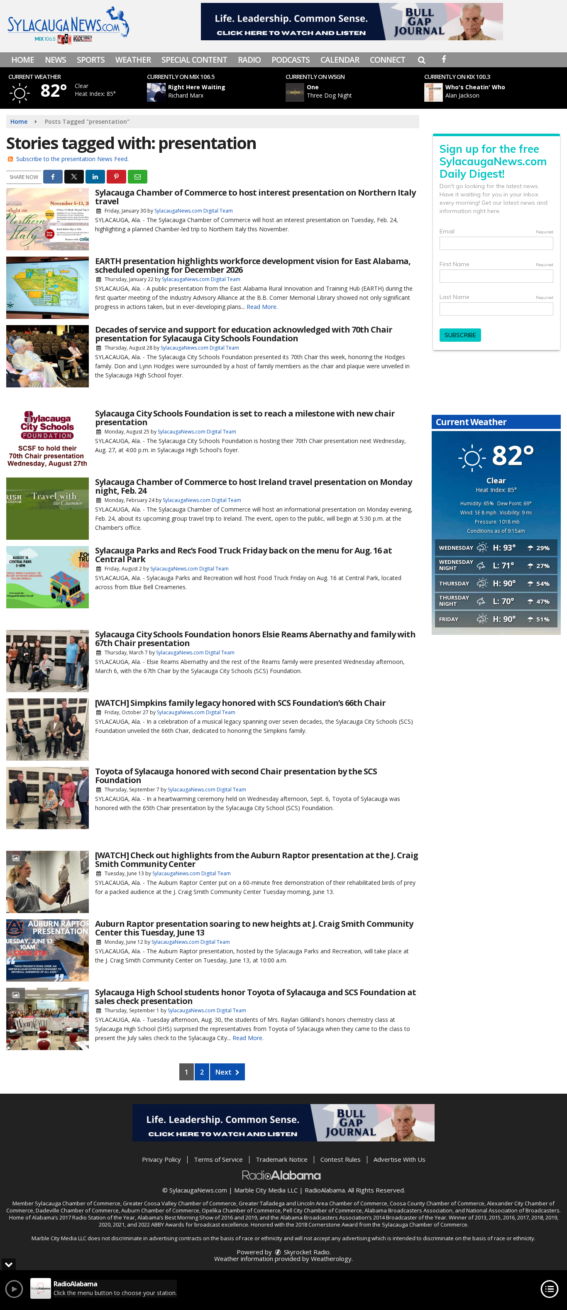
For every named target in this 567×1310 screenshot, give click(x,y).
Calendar (339, 59)
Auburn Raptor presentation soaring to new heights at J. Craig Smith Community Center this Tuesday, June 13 (254, 928)
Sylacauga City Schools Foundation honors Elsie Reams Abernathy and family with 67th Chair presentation (255, 639)
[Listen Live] (220, 92)
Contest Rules (340, 1159)
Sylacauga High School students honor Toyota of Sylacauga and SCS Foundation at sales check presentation (255, 996)
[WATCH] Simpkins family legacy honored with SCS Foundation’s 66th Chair (240, 702)
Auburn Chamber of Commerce (160, 1210)
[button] (421, 59)
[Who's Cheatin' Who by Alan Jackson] (433, 92)
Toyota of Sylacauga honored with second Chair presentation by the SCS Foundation (236, 776)
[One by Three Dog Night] (295, 92)
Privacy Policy (161, 1159)
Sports (91, 59)
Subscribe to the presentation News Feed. (72, 159)
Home (22, 59)
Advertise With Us (399, 1159)
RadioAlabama (325, 1190)
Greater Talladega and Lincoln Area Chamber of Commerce (313, 1203)
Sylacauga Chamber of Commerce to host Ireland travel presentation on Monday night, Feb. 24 (253, 486)
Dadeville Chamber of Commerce (77, 1210)
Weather (133, 59)
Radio (249, 59)
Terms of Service (218, 1159)
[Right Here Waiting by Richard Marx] (156, 92)
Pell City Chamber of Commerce (322, 1210)
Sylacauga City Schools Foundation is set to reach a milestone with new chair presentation (245, 418)
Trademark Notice (282, 1159)
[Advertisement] (352, 21)
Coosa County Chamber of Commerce (437, 1203)
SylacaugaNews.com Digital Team (193, 210)
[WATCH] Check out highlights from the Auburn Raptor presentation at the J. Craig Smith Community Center (256, 859)
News (55, 59)
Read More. (262, 307)
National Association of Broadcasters (513, 1210)
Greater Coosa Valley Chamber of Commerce (179, 1203)
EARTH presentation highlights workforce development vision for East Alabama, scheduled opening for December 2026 (253, 265)
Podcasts (290, 59)
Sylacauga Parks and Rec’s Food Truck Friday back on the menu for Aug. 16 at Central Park (243, 555)
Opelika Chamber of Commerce (241, 1210)
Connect (387, 59)
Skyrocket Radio (306, 1252)
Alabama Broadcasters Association (408, 1210)
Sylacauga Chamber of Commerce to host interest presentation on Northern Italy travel (255, 197)
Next (224, 1072)
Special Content (194, 59)
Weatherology (331, 1258)
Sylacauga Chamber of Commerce (77, 1203)
